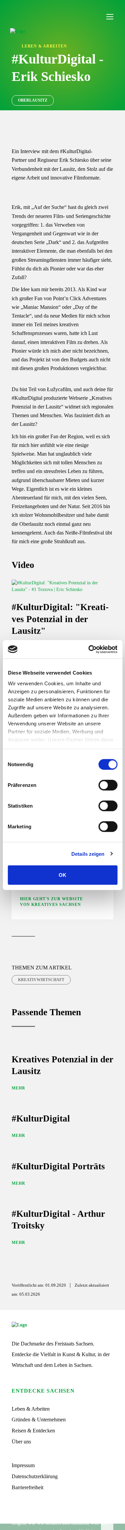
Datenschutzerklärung (35, 1476)
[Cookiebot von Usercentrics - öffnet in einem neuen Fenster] (89, 649)
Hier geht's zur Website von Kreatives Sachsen (51, 902)
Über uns (21, 1441)
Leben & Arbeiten (31, 1409)
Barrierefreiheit (27, 1487)
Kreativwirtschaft (41, 979)
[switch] (107, 785)
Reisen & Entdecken (33, 1430)
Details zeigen (87, 853)
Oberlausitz (32, 100)
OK (62, 875)
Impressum (23, 1465)
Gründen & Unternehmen (39, 1419)
